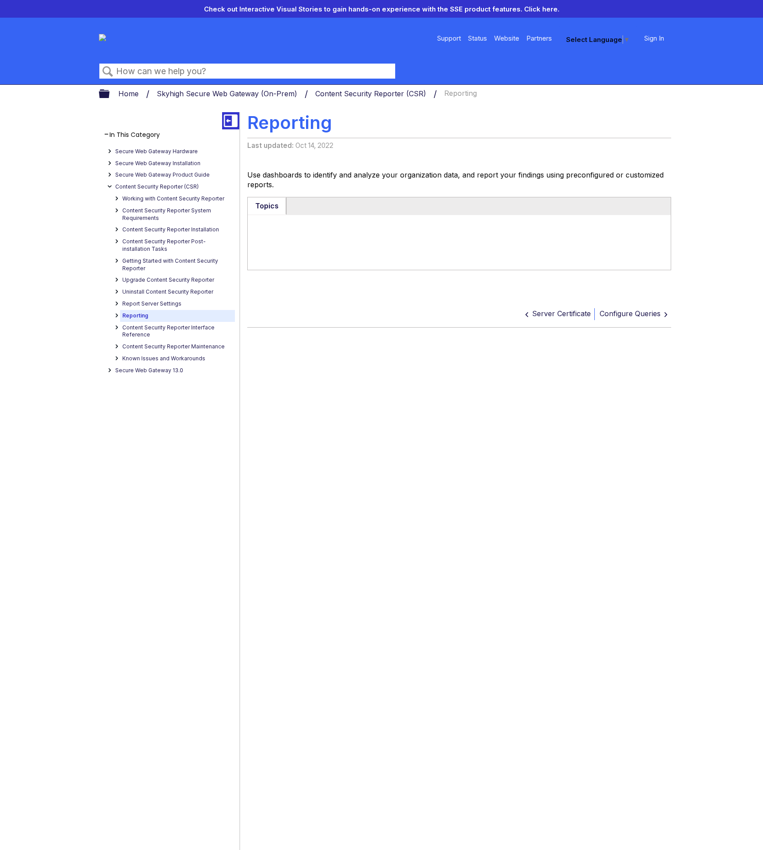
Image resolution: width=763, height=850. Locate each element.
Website (506, 38)
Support (449, 38)
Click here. (541, 9)
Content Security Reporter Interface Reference (168, 331)
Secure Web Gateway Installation (157, 163)
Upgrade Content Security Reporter (168, 279)
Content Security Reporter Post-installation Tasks (164, 245)
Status (477, 38)
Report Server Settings (151, 303)
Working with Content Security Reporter (173, 198)
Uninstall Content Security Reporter (167, 291)
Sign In (654, 38)
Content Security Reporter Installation (170, 229)
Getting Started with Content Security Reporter (170, 264)
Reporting (135, 315)
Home (129, 93)
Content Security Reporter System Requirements (166, 214)
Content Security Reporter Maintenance (173, 346)
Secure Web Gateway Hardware (156, 151)
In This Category (135, 135)
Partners (539, 38)
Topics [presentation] (267, 205)
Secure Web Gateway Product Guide (162, 174)
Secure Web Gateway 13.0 (149, 370)
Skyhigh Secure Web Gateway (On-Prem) (228, 93)
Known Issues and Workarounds (163, 358)
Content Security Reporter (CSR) (371, 93)
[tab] (267, 206)
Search (108, 71)
